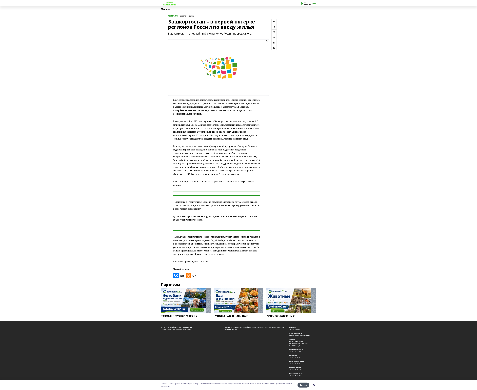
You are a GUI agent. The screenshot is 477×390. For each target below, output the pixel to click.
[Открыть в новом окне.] (178, 275)
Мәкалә (165, 9)
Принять (303, 385)
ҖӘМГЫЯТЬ (173, 16)
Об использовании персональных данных (176, 329)
